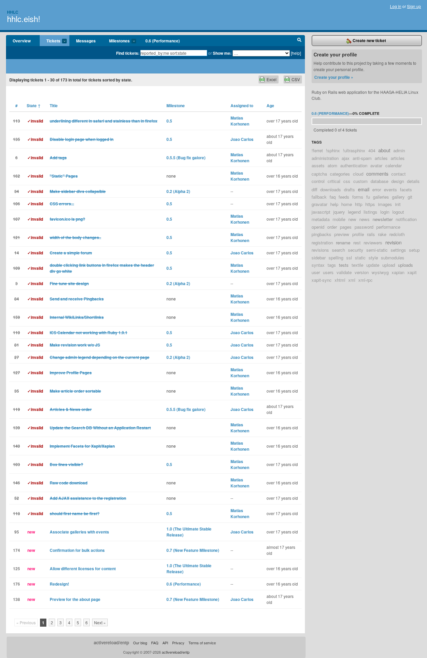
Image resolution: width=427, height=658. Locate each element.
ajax (346, 158)
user (316, 272)
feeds (344, 197)
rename (343, 242)
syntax (318, 265)
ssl (349, 257)
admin (399, 150)
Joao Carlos (242, 139)
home (346, 204)
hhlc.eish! (23, 18)
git (410, 197)
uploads (405, 265)
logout (398, 212)
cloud (358, 174)
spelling (336, 257)
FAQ (154, 642)
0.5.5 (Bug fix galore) (185, 158)
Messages (86, 41)
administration (325, 158)
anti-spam (362, 158)
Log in (395, 6)
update (372, 265)
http (358, 204)
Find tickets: (127, 53)
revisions (320, 250)
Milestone (175, 105)
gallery (398, 197)
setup (414, 250)
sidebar (319, 257)
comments (377, 173)
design (397, 181)
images (385, 204)
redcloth (397, 234)
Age (270, 105)
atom (332, 165)
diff (314, 189)
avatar (376, 165)
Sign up (414, 6)
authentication (353, 165)
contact (398, 174)
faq (333, 197)
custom (360, 181)
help (334, 204)
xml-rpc (365, 280)
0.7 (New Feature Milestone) (192, 550)
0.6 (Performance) (162, 41)
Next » (100, 622)
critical (334, 181)
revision (393, 242)
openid (318, 227)
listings (370, 212)
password (364, 227)
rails (371, 234)
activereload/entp (111, 642)
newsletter (383, 219)
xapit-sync (322, 280)
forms (357, 197)
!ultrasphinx (354, 150)
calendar (393, 165)
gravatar (319, 204)
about (384, 150)
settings (398, 250)
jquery (339, 212)
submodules (392, 257)
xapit (412, 272)
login (384, 212)
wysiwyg (380, 272)
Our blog (140, 642)
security (355, 250)
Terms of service (202, 642)
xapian (398, 272)
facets (406, 189)
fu (368, 197)
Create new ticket (369, 40)
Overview (22, 41)
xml (351, 280)
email (363, 189)
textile (357, 265)
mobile (339, 219)
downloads (330, 189)
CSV (296, 79)
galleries (381, 197)
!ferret (317, 150)
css (346, 181)
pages (346, 227)
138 (16, 599)
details (413, 181)
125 (16, 569)
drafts (349, 189)
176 (16, 584)
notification (406, 219)
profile (358, 234)
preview (341, 234)
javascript (321, 212)
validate (344, 272)
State (34, 105)
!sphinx (333, 150)
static (360, 257)
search (338, 250)
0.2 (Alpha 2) (178, 191)
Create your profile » (333, 77)
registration (322, 242)
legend (354, 212)
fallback (319, 197)
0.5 (169, 121)
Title (54, 105)
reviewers (373, 242)
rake (382, 234)
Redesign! (59, 584)
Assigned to (242, 105)
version (362, 272)
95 (16, 532)
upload (388, 265)
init (398, 204)
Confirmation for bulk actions (77, 550)
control (318, 181)
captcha (319, 174)
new (352, 219)
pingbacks (321, 234)
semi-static (377, 250)
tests (344, 265)
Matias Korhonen (240, 121)
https (370, 204)
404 (371, 150)
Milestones (116, 41)
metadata (321, 219)
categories (340, 174)
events (390, 189)
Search (299, 40)
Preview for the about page (75, 599)
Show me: (222, 53)
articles (398, 158)
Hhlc (12, 12)
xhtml (340, 280)
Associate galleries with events (79, 532)
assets (318, 165)
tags (332, 265)
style (373, 257)
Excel (272, 79)
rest (357, 242)
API (165, 642)
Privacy (178, 642)
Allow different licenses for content (83, 569)
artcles (381, 158)
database (379, 181)
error (376, 189)
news (364, 219)
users (328, 272)
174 (16, 550)
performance (388, 227)
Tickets (50, 41)
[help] (296, 53)
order (332, 227)
